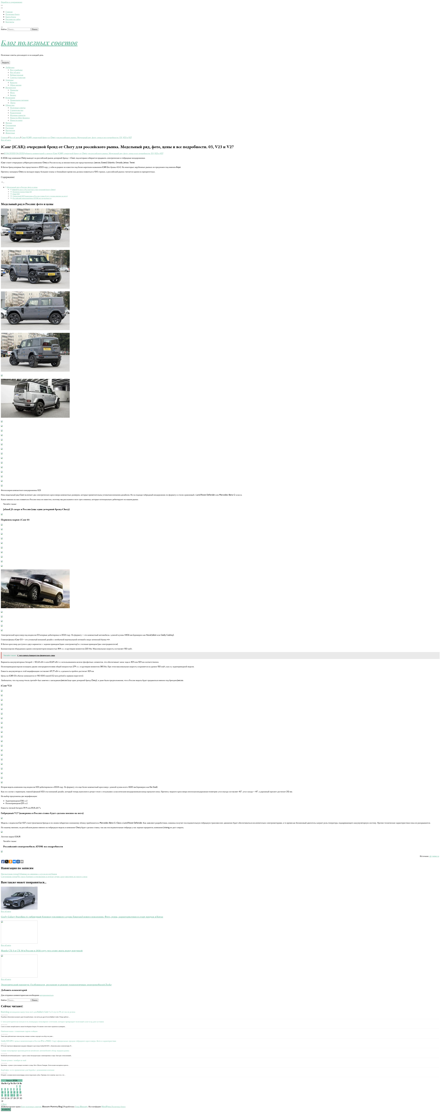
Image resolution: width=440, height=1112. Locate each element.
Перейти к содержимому (11, 2)
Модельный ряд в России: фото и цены (22, 187)
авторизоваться (46, 995)
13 (11, 1092)
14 (14, 1092)
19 (8, 1095)
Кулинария (10, 97)
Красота (13, 82)
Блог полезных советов (39, 42)
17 (2, 1095)
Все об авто (15, 72)
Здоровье (10, 80)
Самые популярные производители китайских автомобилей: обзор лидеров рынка (35, 1050)
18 (5, 1095)
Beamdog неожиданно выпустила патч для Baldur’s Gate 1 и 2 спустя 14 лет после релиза (38, 1012)
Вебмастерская (16, 75)
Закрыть (5, 62)
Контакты (10, 22)
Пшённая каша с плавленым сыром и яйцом (19, 1031)
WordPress (106, 1106)
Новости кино (16, 120)
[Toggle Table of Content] (2, 182)
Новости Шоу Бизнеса (20, 118)
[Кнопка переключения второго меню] (2, 5)
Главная (9, 12)
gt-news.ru (434, 856)
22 (17, 1095)
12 (8, 1092)
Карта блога (11, 17)
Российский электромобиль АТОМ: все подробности (32, 198)
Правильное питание (19, 100)
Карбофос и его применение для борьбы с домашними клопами (27, 1070)
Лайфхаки (10, 67)
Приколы (14, 90)
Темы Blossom (81, 1106)
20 (11, 1095)
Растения (10, 128)
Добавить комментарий (93, 153)
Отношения (11, 125)
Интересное (11, 87)
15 (17, 1092)
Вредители (10, 130)
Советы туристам (17, 77)
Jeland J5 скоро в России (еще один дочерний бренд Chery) (34, 190)
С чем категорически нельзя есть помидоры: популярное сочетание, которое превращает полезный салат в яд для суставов (52, 1022)
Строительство (16, 110)
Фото (12, 92)
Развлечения (15, 113)
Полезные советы (17, 107)
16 (20, 1092)
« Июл (4, 1104)
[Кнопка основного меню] (2, 60)
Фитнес (9, 123)
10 (2, 1092)
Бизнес (13, 95)
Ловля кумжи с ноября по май (13, 1060)
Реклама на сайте (13, 19)
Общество (10, 105)
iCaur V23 (16, 194)
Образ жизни (15, 85)
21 (14, 1095)
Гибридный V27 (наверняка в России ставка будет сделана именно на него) (40, 196)
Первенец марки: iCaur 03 (22, 192)
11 (5, 1092)
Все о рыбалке (16, 70)
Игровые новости (17, 115)
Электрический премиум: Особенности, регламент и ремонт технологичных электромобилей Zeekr (56, 984)
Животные (10, 133)
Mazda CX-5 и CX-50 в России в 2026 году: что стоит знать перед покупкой (42, 950)
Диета (12, 102)
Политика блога (12, 14)
